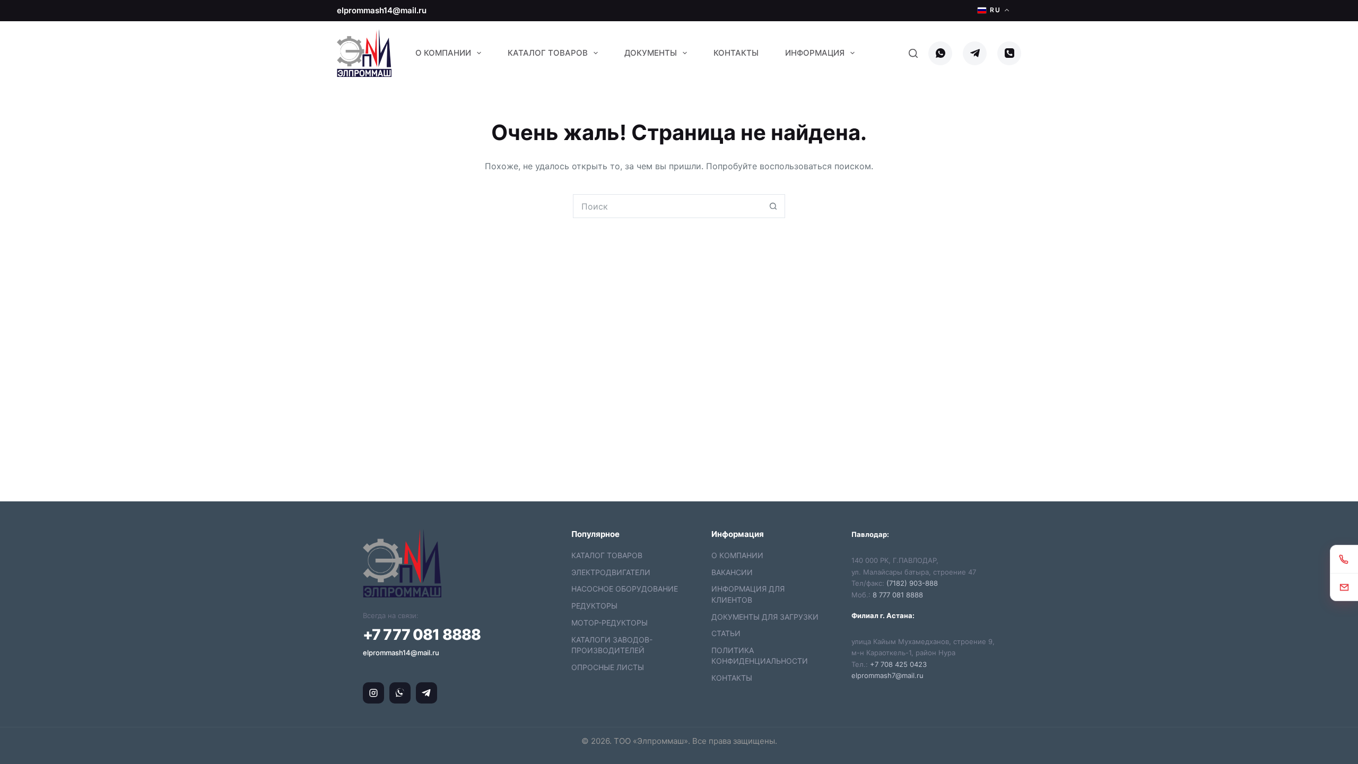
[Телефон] (1009, 53)
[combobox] (667, 206)
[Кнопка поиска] (773, 206)
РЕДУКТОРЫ (594, 605)
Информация (815, 53)
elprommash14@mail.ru (381, 10)
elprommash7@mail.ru (887, 675)
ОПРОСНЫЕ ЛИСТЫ (607, 667)
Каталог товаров (548, 53)
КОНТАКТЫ (731, 677)
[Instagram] (373, 693)
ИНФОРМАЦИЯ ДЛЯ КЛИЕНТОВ (748, 594)
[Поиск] (913, 53)
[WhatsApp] (940, 53)
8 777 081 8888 (898, 595)
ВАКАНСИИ (732, 572)
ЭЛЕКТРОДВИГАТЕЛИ (610, 572)
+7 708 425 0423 (898, 664)
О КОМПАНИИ (737, 555)
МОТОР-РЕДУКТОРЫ (609, 622)
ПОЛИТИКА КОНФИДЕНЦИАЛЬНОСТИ (759, 655)
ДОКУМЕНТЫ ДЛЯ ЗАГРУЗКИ (765, 616)
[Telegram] (975, 53)
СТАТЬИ (726, 633)
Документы (650, 53)
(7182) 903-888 (912, 583)
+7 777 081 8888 (422, 634)
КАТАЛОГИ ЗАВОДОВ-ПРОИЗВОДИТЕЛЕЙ (611, 645)
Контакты (736, 53)
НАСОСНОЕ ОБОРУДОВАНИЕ (624, 588)
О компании (443, 53)
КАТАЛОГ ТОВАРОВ (606, 555)
